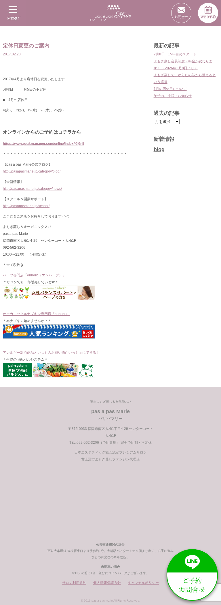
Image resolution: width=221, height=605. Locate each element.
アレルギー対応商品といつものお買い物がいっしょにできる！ (51, 353)
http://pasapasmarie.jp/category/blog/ (31, 171)
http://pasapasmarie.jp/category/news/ (32, 189)
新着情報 (164, 139)
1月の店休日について (170, 89)
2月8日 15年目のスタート (175, 54)
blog (159, 149)
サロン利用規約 (74, 583)
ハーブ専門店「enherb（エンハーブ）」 (34, 275)
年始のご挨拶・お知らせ (173, 96)
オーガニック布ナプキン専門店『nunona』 (36, 314)
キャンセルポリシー (143, 583)
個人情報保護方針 (107, 583)
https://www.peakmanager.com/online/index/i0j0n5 (43, 144)
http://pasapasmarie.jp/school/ (26, 206)
